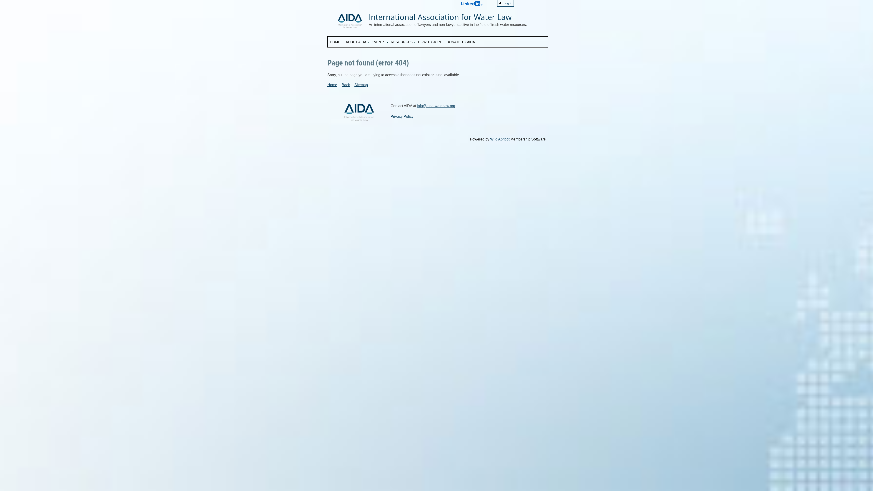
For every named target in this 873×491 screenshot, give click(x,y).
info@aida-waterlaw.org (436, 106)
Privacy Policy (402, 116)
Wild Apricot (499, 139)
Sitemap (361, 85)
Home (332, 85)
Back (346, 85)
